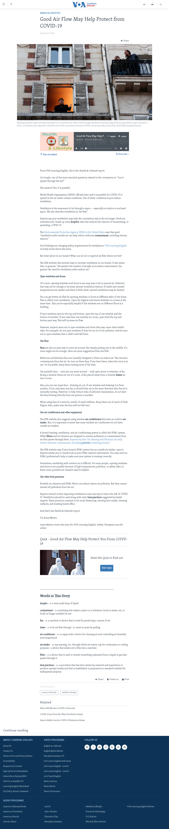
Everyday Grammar (53, 822)
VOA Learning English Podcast (140, 807)
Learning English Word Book (16, 786)
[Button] (125, 40)
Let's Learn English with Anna (57, 761)
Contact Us (8, 751)
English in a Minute (52, 746)
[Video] (153, 5)
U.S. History (91, 817)
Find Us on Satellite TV (13, 781)
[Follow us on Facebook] (87, 747)
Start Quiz (107, 568)
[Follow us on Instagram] (105, 747)
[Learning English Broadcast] (144, 5)
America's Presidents (12, 812)
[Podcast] (118, 747)
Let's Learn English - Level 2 (56, 771)
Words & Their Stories (96, 822)
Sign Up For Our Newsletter (15, 771)
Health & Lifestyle (50, 13)
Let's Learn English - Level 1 (56, 766)
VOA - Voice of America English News (96, 140)
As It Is (47, 807)
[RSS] (112, 747)
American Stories (11, 817)
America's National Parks (14, 807)
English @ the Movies (53, 751)
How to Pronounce (52, 791)
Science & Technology (95, 812)
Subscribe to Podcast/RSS (14, 776)
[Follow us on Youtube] (99, 747)
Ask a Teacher (50, 812)
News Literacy (50, 781)
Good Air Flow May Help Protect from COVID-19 (101, 136)
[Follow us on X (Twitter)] (93, 747)
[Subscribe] (124, 747)
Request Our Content (12, 766)
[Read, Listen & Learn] (161, 5)
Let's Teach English (52, 776)
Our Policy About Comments (15, 791)
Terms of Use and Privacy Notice (17, 756)
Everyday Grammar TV (54, 756)
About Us (7, 746)
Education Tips (51, 817)
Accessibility (9, 761)
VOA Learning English (115, 246)
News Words (49, 786)
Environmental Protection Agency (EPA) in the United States (74, 232)
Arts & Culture (9, 822)
